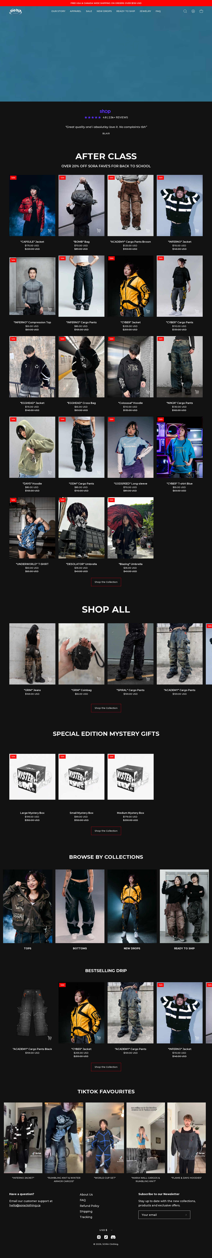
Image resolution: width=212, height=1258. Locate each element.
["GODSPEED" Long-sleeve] (148, 473)
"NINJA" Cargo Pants (180, 403)
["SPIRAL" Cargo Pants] (148, 679)
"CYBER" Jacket (131, 322)
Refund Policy (89, 1205)
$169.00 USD (32, 694)
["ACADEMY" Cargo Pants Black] (50, 1038)
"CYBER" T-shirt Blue (180, 483)
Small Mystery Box (81, 812)
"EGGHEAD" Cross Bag (81, 403)
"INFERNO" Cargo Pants (81, 322)
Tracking (86, 1217)
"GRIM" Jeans (32, 690)
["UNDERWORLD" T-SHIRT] (50, 553)
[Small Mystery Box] (99, 795)
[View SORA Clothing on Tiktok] (106, 1237)
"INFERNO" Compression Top (32, 322)
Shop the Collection (106, 582)
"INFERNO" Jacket (179, 241)
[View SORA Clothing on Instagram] (99, 1237)
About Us (86, 1194)
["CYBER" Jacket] (148, 312)
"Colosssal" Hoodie (130, 403)
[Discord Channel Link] (113, 1237)
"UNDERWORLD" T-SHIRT (32, 564)
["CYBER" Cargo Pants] (197, 312)
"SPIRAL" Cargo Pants (130, 690)
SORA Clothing (110, 1244)
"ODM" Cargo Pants (81, 483)
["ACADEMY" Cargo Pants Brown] (148, 231)
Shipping (86, 1211)
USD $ (103, 1230)
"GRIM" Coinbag (81, 690)
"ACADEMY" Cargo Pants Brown (130, 241)
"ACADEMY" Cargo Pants (179, 690)
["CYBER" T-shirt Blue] (197, 473)
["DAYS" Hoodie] (50, 473)
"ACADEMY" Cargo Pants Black (32, 1049)
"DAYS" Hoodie (32, 483)
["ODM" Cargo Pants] (99, 473)
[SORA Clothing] (15, 11)
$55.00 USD (81, 694)
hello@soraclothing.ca (25, 1205)
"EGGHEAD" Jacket (32, 403)
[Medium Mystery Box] (148, 795)
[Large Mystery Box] (50, 795)
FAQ (83, 1200)
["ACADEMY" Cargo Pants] (197, 679)
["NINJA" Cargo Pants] (197, 392)
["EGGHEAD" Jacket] (50, 392)
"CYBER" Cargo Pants (179, 322)
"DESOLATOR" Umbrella (81, 564)
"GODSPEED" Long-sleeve (130, 483)
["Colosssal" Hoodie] (148, 392)
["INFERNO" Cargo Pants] (99, 312)
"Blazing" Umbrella (130, 564)
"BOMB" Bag (81, 241)
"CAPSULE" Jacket (32, 241)
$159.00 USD (131, 694)
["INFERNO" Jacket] (197, 231)
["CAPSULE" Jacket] (50, 231)
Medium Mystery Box (130, 812)
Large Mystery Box (32, 812)
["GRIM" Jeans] (50, 679)
